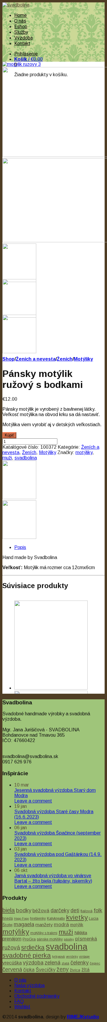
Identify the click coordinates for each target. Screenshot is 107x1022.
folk (98, 910)
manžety (44, 924)
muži (7, 457)
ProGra (29, 939)
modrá (61, 924)
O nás (20, 21)
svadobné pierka (26, 955)
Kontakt (22, 43)
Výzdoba (23, 38)
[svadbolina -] (15, 4)
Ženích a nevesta (36, 359)
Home (20, 15)
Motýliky (83, 359)
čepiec (95, 963)
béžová (40, 910)
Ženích (65, 359)
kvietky (77, 917)
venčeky (72, 956)
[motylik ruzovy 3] (21, 64)
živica (75, 970)
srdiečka (33, 947)
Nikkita (80, 932)
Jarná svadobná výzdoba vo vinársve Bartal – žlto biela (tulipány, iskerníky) (53, 878)
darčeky (60, 910)
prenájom (11, 938)
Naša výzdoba (29, 985)
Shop (8, 359)
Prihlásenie (26, 54)
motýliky (83, 452)
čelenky (79, 963)
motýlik (76, 924)
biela (8, 910)
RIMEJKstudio (83, 1016)
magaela (24, 924)
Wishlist (22, 1006)
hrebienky (38, 918)
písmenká (86, 938)
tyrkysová (58, 956)
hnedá (7, 918)
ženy (62, 969)
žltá (85, 969)
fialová (86, 911)
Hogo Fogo (21, 918)
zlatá (65, 963)
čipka (28, 969)
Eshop (20, 26)
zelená (52, 962)
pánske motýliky (50, 939)
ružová (11, 947)
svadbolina (26, 457)
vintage (84, 956)
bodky (23, 910)
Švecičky (45, 969)
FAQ (19, 1001)
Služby (21, 32)
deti (74, 910)
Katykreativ (56, 918)
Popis (20, 547)
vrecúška (12, 962)
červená (12, 969)
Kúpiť (9, 435)
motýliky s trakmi (43, 933)
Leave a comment (33, 800)
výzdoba (33, 962)
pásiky (69, 939)
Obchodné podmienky (36, 996)
